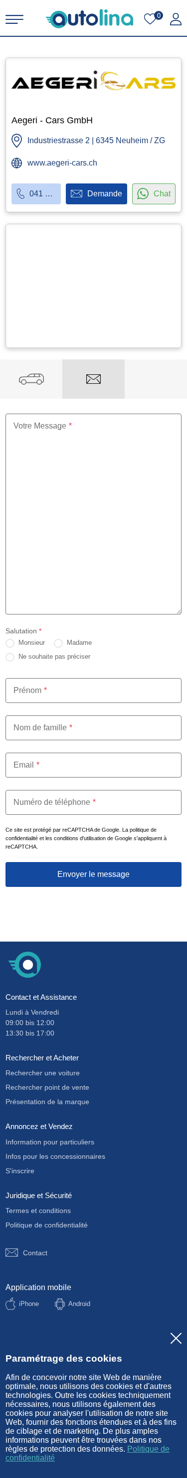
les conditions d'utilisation (75, 838)
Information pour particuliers (49, 1142)
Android (79, 1303)
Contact (35, 1253)
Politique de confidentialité (46, 1225)
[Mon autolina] (176, 19)
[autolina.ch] (89, 18)
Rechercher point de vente (47, 1087)
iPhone (29, 1303)
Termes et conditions (38, 1211)
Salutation (23, 631)
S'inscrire (19, 1171)
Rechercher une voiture (42, 1073)
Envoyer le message (93, 874)
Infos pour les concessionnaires (55, 1156)
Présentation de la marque (47, 1102)
